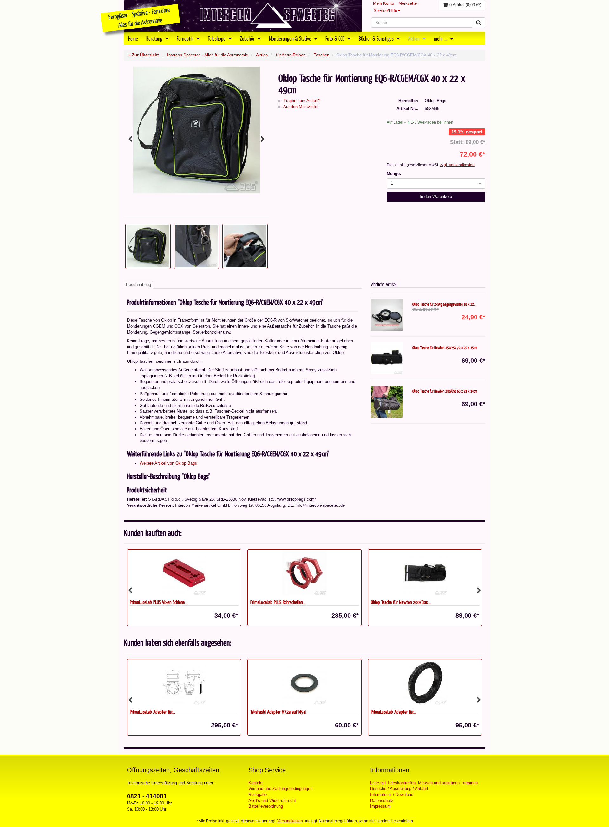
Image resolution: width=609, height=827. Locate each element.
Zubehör (248, 38)
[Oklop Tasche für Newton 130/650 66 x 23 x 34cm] (387, 402)
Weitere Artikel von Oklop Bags (168, 463)
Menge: (394, 173)
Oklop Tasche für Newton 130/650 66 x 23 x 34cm (444, 391)
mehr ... (441, 38)
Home (133, 38)
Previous (130, 139)
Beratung (155, 38)
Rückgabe (257, 794)
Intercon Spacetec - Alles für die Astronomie (207, 55)
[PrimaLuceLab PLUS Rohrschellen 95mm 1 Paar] (304, 573)
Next (262, 139)
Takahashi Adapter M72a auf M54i (278, 711)
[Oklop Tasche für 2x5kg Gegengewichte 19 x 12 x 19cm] (387, 315)
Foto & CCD (335, 38)
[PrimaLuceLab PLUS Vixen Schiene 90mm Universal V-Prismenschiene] (183, 573)
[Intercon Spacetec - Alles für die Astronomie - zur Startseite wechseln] (243, 16)
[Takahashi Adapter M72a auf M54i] (304, 683)
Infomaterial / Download (391, 794)
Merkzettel (408, 3)
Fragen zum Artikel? (302, 100)
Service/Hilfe (385, 10)
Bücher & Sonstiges (377, 38)
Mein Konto (383, 3)
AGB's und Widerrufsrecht (272, 800)
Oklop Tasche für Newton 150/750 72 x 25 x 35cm (444, 347)
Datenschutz (381, 800)
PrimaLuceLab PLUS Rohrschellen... (277, 602)
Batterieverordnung (265, 806)
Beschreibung (138, 284)
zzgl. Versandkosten (457, 165)
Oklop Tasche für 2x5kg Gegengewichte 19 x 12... (443, 304)
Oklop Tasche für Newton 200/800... (401, 602)
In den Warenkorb (436, 196)
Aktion (414, 38)
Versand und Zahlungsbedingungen (280, 788)
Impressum (380, 806)
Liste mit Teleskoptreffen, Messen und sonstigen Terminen (424, 782)
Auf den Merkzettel (300, 106)
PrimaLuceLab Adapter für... (152, 711)
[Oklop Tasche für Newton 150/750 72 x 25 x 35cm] (387, 358)
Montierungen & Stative (290, 38)
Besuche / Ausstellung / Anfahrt (399, 788)
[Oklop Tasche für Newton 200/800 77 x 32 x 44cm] (425, 573)
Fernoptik (186, 38)
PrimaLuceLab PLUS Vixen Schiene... (158, 602)
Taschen (321, 55)
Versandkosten (290, 821)
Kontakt (255, 782)
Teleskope (217, 38)
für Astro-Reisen (290, 55)
